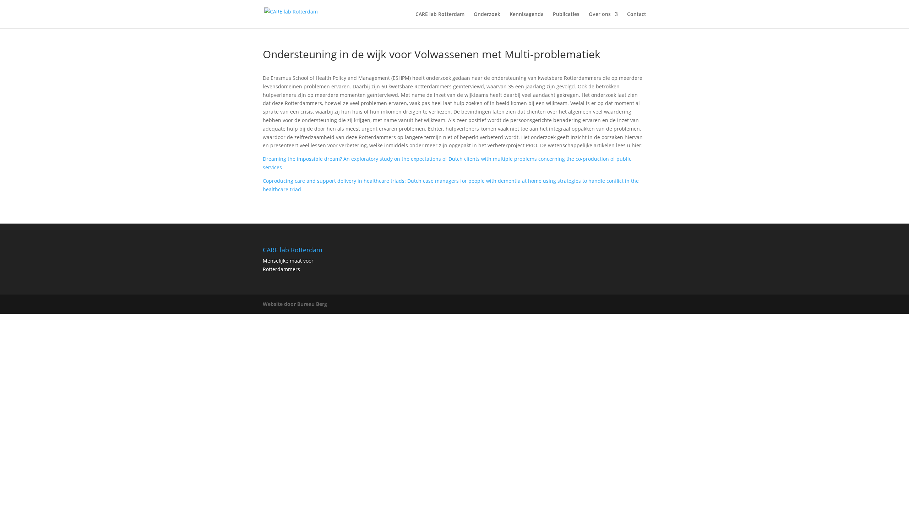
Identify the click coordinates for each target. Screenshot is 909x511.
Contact (636, 14)
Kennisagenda (527, 14)
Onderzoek (487, 14)
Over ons (600, 14)
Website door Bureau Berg (295, 304)
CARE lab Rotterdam (439, 14)
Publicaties (566, 14)
